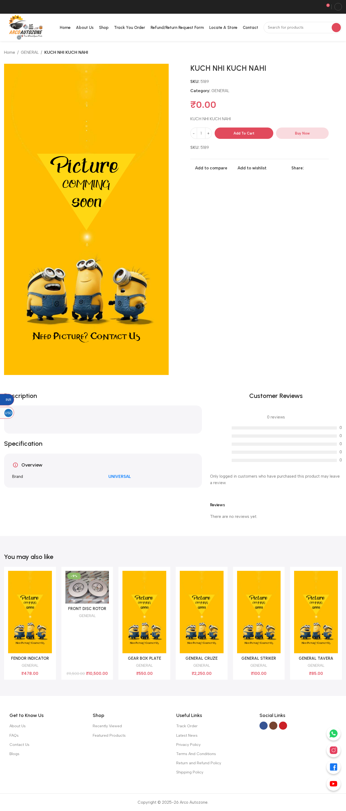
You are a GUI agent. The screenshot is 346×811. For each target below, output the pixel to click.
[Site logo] (24, 27)
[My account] (338, 6)
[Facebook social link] (307, 168)
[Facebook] (334, 767)
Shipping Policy (189, 772)
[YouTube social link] (283, 726)
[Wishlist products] (317, 6)
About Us (17, 726)
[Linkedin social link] (313, 168)
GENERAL (30, 52)
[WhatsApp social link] (319, 168)
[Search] (336, 27)
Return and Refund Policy (198, 763)
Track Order (187, 726)
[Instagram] (334, 750)
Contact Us (19, 744)
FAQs (14, 735)
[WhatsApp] (334, 733)
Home (9, 52)
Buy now (302, 133)
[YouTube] (334, 784)
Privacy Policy (188, 744)
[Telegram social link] (325, 168)
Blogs (14, 754)
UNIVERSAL (119, 476)
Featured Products (109, 735)
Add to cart (244, 133)
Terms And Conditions (196, 754)
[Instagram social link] (273, 726)
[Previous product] (328, 53)
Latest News (187, 735)
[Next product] (339, 53)
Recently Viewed (107, 726)
